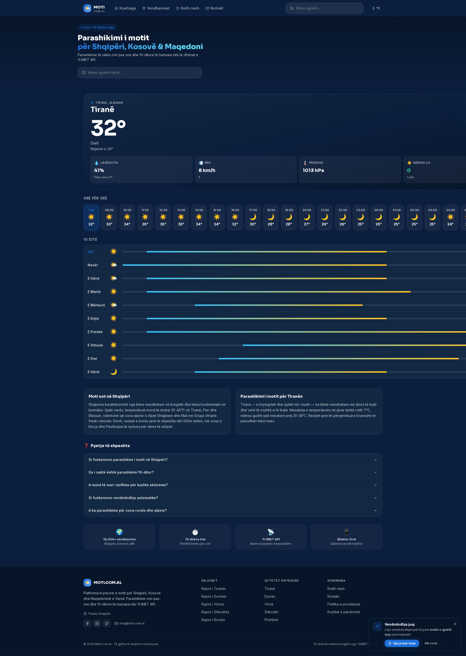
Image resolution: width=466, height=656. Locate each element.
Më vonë (431, 643)
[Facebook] (87, 623)
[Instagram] (97, 623)
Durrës (270, 596)
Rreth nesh (190, 8)
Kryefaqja (127, 8)
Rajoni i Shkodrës (215, 612)
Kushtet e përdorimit (343, 612)
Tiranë (270, 589)
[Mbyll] (455, 624)
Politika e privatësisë (343, 604)
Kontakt (216, 8)
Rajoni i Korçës (213, 620)
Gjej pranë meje (404, 643)
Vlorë (269, 604)
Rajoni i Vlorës (212, 604)
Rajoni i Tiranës (213, 589)
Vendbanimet (158, 8)
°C (378, 8)
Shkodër (271, 612)
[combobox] (327, 8)
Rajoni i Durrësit (213, 596)
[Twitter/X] (107, 623)
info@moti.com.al (131, 623)
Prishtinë (271, 620)
